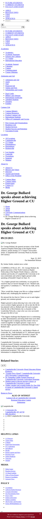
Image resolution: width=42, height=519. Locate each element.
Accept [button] (32, 517)
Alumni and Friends (12, 174)
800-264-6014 (10, 414)
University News (9, 479)
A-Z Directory (9, 438)
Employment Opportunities (12, 444)
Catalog (8, 68)
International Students (13, 117)
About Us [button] (4, 164)
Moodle (7, 450)
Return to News (6, 393)
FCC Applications (10, 446)
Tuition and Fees (11, 88)
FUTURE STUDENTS (13, 3)
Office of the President (13, 176)
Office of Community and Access (17, 119)
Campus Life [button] (5, 107)
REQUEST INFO (11, 12)
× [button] (40, 514)
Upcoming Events (11, 131)
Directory (8, 172)
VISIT (7, 14)
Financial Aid (10, 86)
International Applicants (13, 98)
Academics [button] (5, 49)
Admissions (21, 402)
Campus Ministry (11, 111)
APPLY (8, 10)
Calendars (8, 66)
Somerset (8, 158)
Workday (7, 460)
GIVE (7, 16)
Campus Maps (10, 179)
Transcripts (8, 458)
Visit (7, 84)
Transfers (8, 102)
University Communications (15, 212)
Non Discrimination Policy (12, 493)
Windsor (8, 160)
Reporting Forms (9, 454)
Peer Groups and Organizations (16, 123)
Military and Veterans (12, 96)
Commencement (11, 70)
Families (8, 104)
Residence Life (10, 125)
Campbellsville (10, 140)
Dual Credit (9, 94)
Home (7, 206)
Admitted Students (11, 100)
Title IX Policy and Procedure (13, 501)
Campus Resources (12, 113)
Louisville (8, 154)
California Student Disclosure (13, 489)
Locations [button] (4, 135)
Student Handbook (10, 456)
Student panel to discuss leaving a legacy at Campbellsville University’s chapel (20, 382)
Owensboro (9, 156)
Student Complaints (10, 499)
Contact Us (9, 185)
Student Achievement (11, 497)
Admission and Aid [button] (8, 76)
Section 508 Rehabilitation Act (13, 503)
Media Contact (9, 469)
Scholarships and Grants (14, 90)
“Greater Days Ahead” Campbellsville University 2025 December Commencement (22, 374)
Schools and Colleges (13, 56)
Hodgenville (9, 148)
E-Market (7, 442)
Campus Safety (10, 181)
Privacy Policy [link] (20, 517)
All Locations (10, 138)
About (7, 208)
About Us (8, 168)
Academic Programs (12, 54)
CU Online (9, 58)
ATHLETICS (10, 18)
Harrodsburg (9, 146)
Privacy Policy (9, 495)
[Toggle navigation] (2, 25)
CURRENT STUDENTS (14, 5)
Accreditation (8, 487)
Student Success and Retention (16, 129)
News (7, 214)
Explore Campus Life (13, 115)
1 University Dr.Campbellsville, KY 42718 (14, 411)
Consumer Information (11, 491)
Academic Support (12, 64)
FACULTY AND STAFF (14, 7)
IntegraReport (9, 448)
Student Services (11, 127)
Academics (9, 52)
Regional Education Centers (21, 400)
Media (7, 187)
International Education (13, 60)
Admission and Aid (12, 80)
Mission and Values (12, 170)
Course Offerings (11, 72)
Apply (7, 82)
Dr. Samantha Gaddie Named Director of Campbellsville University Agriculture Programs (22, 378)
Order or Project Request (12, 475)
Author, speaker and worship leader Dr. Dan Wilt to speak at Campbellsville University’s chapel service (22, 387)
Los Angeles (9, 152)
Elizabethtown (10, 144)
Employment (9, 183)
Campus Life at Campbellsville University (21, 398)
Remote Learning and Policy (12, 452)
